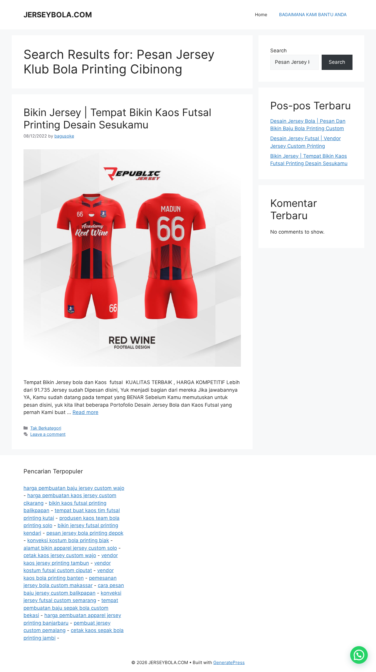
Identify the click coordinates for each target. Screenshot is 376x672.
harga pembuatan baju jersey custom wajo (74, 488)
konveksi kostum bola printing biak (68, 540)
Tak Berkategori (45, 427)
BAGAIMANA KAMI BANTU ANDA (313, 14)
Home (261, 14)
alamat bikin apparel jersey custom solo (70, 548)
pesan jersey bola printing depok (84, 533)
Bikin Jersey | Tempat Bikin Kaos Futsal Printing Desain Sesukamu (117, 118)
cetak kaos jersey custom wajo (60, 555)
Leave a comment (48, 434)
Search (278, 50)
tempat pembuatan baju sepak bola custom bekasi (71, 607)
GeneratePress (229, 662)
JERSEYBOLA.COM (58, 14)
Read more (85, 412)
